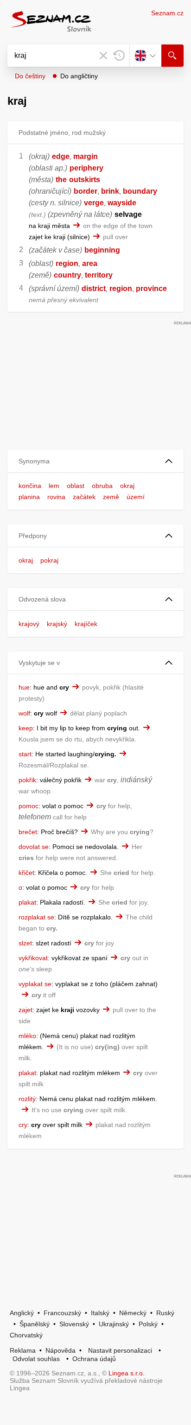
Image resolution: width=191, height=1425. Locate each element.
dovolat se (34, 846)
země (111, 496)
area (89, 263)
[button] (95, 461)
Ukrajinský (114, 1324)
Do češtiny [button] (30, 76)
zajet (25, 1009)
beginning (102, 250)
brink (110, 191)
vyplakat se (35, 984)
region (67, 263)
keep (26, 728)
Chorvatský (26, 1335)
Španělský (34, 1324)
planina (29, 496)
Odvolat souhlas (36, 1358)
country (67, 275)
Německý (132, 1313)
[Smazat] (103, 55)
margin (85, 156)
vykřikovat (33, 958)
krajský (57, 623)
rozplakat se (36, 917)
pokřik (27, 780)
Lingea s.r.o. (126, 1373)
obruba (102, 485)
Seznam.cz (167, 13)
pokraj (49, 560)
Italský (100, 1313)
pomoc (28, 806)
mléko (27, 1035)
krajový (29, 623)
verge (94, 203)
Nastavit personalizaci (120, 1350)
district (94, 288)
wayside (122, 203)
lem (54, 485)
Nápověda (60, 1350)
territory (99, 275)
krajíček (86, 623)
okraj (127, 485)
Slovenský (74, 1324)
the (61, 180)
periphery (86, 168)
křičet (26, 872)
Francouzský (62, 1313)
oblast (75, 485)
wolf (24, 713)
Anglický (22, 1313)
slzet (25, 943)
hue (24, 687)
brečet (28, 832)
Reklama (23, 1350)
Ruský (165, 1313)
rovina (56, 496)
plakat (27, 902)
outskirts (84, 180)
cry (23, 1124)
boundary (140, 191)
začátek (84, 496)
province (151, 288)
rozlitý (27, 1098)
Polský (148, 1324)
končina (30, 485)
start (25, 754)
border (85, 191)
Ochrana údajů (94, 1358)
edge (61, 156)
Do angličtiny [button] (79, 76)
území (136, 496)
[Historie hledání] (119, 55)
